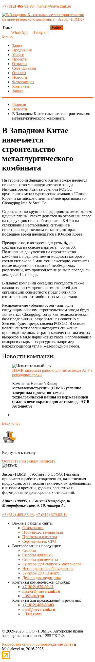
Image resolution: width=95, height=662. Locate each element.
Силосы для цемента (40, 559)
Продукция (22, 50)
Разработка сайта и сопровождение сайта (37, 644)
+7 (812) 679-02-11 (51, 514)
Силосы (29, 550)
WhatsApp (18, 32)
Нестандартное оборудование (47, 568)
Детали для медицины (41, 577)
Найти (56, 28)
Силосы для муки (37, 555)
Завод (17, 45)
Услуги (18, 54)
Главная (19, 104)
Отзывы (19, 73)
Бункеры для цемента (41, 573)
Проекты (20, 59)
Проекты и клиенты (39, 537)
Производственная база (42, 532)
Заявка (18, 91)
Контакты (20, 86)
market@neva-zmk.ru (53, 6)
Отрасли (19, 64)
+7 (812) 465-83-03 (18, 514)
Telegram (39, 32)
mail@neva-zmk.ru (38, 609)
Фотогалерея (23, 82)
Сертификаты (24, 68)
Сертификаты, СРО (39, 541)
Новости (19, 77)
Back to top (11, 423)
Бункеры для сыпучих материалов (52, 564)
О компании (33, 528)
